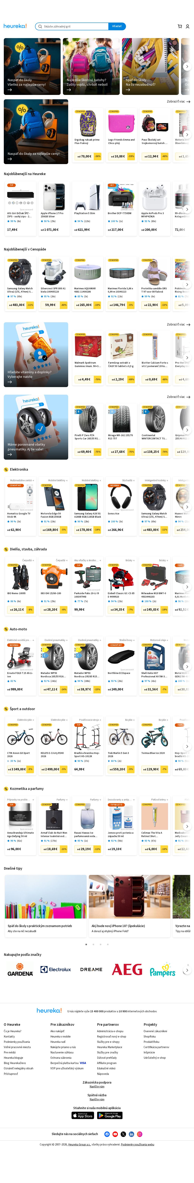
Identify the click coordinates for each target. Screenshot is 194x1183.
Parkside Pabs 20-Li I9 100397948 (86, 595)
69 (19, 296)
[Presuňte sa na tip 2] (93, 944)
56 (120, 841)
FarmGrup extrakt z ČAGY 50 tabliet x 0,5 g (121, 364)
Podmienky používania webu (137, 1145)
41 (153, 681)
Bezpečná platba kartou (64, 1063)
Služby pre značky (107, 1053)
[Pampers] (162, 969)
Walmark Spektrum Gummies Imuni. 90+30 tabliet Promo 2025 (87, 364)
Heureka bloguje (13, 1058)
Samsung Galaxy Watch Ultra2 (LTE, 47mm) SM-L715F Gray (20, 290)
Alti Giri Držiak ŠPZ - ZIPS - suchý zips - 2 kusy (18, 215)
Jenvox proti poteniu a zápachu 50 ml (120, 834)
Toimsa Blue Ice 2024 (153, 753)
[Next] (187, 66)
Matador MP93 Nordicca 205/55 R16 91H (52, 675)
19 (53, 521)
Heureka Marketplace (109, 1047)
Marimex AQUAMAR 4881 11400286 (85, 290)
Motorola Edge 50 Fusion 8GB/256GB (51, 515)
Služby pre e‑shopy (108, 1042)
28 (86, 521)
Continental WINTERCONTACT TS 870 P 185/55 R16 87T (153, 437)
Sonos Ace (113, 513)
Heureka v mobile (60, 1037)
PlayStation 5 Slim (84, 213)
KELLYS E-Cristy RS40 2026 (52, 755)
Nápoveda (103, 1074)
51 (187, 761)
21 (187, 521)
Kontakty (9, 1037)
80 (153, 221)
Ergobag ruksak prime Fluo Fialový (87, 141)
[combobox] (72, 26)
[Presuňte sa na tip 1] (86, 944)
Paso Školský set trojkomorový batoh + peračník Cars (154, 141)
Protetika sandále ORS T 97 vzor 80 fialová (154, 290)
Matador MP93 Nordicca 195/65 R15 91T (85, 675)
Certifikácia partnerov (156, 1047)
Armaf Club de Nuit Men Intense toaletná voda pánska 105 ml (54, 834)
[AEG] (127, 969)
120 (87, 221)
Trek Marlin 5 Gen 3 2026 (118, 755)
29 (53, 221)
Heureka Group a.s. (79, 1145)
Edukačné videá (106, 1068)
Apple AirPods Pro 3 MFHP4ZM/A (152, 215)
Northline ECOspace (119, 673)
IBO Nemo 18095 (16, 593)
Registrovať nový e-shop (111, 1037)
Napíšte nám (97, 1087)
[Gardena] (20, 969)
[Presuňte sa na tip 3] (100, 944)
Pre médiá (10, 1053)
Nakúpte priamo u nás (63, 1047)
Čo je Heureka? (12, 1031)
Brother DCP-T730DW (119, 213)
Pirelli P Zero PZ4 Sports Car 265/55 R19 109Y (87, 437)
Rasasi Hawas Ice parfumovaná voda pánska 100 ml (84, 834)
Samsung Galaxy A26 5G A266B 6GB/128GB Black (87, 515)
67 (153, 841)
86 (187, 841)
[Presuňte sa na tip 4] (107, 944)
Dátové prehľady (107, 1058)
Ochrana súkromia (60, 1058)
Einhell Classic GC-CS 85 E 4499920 (121, 595)
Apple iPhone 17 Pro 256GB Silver (52, 215)
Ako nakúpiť (57, 1031)
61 (19, 841)
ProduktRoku (151, 1042)
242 (53, 681)
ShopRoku (150, 1037)
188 (87, 681)
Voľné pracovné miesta (17, 1047)
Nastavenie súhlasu (62, 1053)
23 (120, 601)
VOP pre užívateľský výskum (67, 1068)
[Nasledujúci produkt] (187, 134)
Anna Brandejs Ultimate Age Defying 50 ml (20, 834)
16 (187, 601)
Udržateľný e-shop (155, 1058)
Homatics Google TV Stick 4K (18, 515)
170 (53, 841)
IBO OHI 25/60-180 (51, 593)
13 (120, 296)
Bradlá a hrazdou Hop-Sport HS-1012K (87, 755)
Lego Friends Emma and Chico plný (121, 141)
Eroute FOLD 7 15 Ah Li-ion (20, 675)
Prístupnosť (11, 1074)
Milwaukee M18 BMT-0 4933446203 (153, 595)
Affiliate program (107, 1063)
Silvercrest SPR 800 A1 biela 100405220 (53, 290)
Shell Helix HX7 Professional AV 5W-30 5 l (154, 675)
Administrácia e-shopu (110, 1031)
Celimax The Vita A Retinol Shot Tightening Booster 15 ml (154, 834)
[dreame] (91, 969)
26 (53, 296)
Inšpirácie (149, 1053)
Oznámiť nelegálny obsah (18, 1068)
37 (86, 761)
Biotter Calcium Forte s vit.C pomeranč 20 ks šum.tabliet (155, 364)
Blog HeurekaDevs (15, 1063)
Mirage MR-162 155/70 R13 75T (120, 437)
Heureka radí (57, 1042)
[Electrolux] (56, 969)
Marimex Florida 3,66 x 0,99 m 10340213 (120, 290)
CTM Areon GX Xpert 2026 (18, 755)
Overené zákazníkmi (155, 1031)
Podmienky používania (17, 1042)
